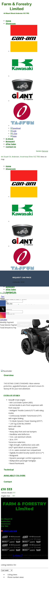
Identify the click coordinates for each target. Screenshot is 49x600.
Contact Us (11, 147)
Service (45, 151)
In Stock (9, 139)
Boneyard (10, 141)
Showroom (11, 23)
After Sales (11, 144)
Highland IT (17, 555)
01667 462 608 (10, 531)
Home (8, 21)
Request (24, 325)
